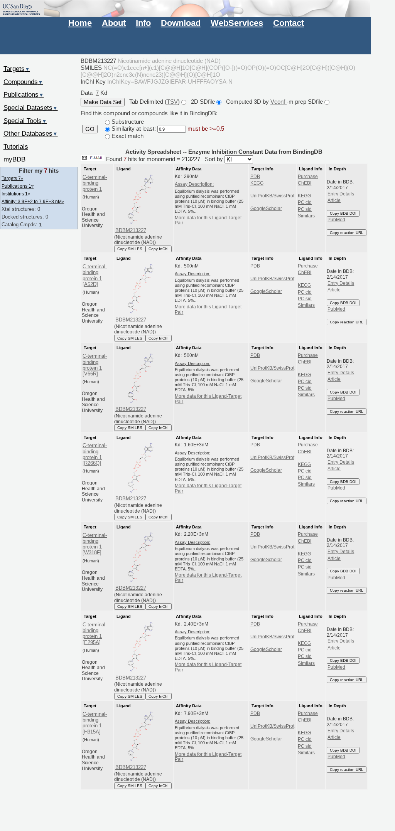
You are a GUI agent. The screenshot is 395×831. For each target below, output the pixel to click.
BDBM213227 (130, 230)
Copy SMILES (129, 249)
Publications (23, 94)
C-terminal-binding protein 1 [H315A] (95, 723)
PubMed (336, 219)
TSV (172, 101)
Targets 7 (12, 178)
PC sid (305, 209)
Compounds (23, 82)
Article (334, 200)
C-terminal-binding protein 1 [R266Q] (95, 454)
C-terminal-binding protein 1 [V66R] (95, 365)
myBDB (14, 159)
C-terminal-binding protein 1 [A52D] (95, 275)
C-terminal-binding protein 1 (95, 183)
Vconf (278, 101)
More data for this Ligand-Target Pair (208, 220)
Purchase (308, 176)
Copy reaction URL (346, 232)
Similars (306, 216)
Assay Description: (194, 184)
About (114, 23)
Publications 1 (18, 185)
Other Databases (30, 133)
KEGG (256, 183)
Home (80, 23)
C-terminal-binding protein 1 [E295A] (95, 633)
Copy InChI (159, 249)
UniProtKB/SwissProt (272, 195)
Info (143, 23)
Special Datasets (30, 107)
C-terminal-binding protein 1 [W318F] (95, 544)
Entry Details (340, 194)
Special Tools (25, 120)
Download (181, 23)
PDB (255, 176)
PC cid (305, 202)
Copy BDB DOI (343, 213)
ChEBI (304, 183)
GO (90, 129)
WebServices (237, 23)
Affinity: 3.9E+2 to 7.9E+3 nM (33, 201)
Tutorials (15, 146)
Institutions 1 (16, 193)
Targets (16, 68)
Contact (288, 23)
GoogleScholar (266, 208)
